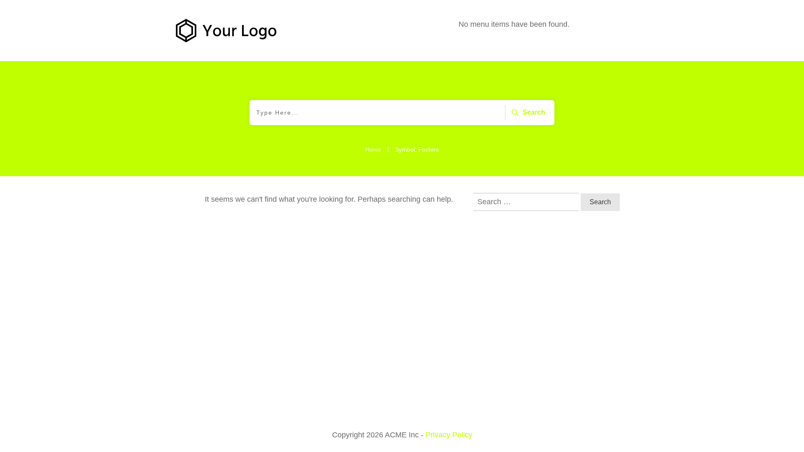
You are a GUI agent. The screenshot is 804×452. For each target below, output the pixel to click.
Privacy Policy (448, 435)
